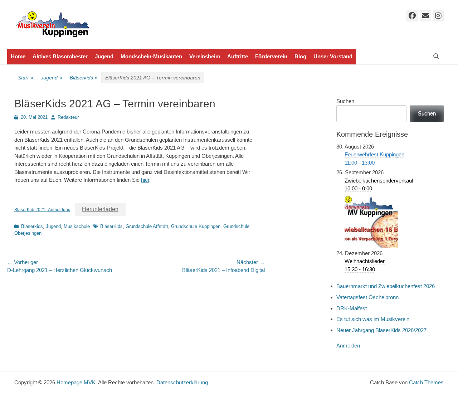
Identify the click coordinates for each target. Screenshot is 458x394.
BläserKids (111, 226)
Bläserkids (84, 78)
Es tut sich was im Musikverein (372, 319)
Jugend (104, 56)
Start (25, 78)
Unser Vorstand (332, 56)
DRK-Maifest (351, 308)
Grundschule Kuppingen (195, 226)
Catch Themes (426, 382)
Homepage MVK (76, 382)
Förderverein (271, 56)
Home (18, 56)
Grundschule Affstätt (147, 226)
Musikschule (77, 226)
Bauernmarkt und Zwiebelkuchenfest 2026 (385, 286)
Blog (300, 56)
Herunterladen (100, 209)
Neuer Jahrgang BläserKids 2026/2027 (381, 330)
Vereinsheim (204, 56)
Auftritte (237, 56)
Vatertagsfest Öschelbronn (367, 297)
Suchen (345, 101)
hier (145, 180)
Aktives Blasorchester (60, 56)
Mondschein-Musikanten (151, 56)
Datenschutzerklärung (182, 382)
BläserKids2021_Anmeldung (42, 209)
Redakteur (68, 117)
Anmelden (348, 345)
